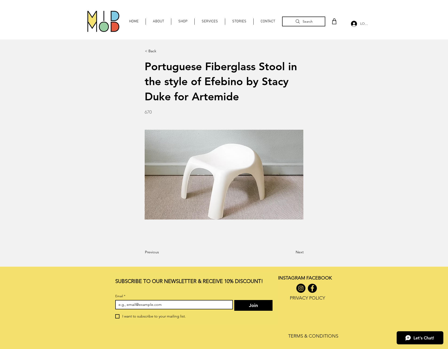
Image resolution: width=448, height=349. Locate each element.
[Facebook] (312, 288)
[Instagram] (300, 288)
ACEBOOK (320, 278)
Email (120, 296)
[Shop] (334, 21)
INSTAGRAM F (293, 278)
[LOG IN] (353, 23)
